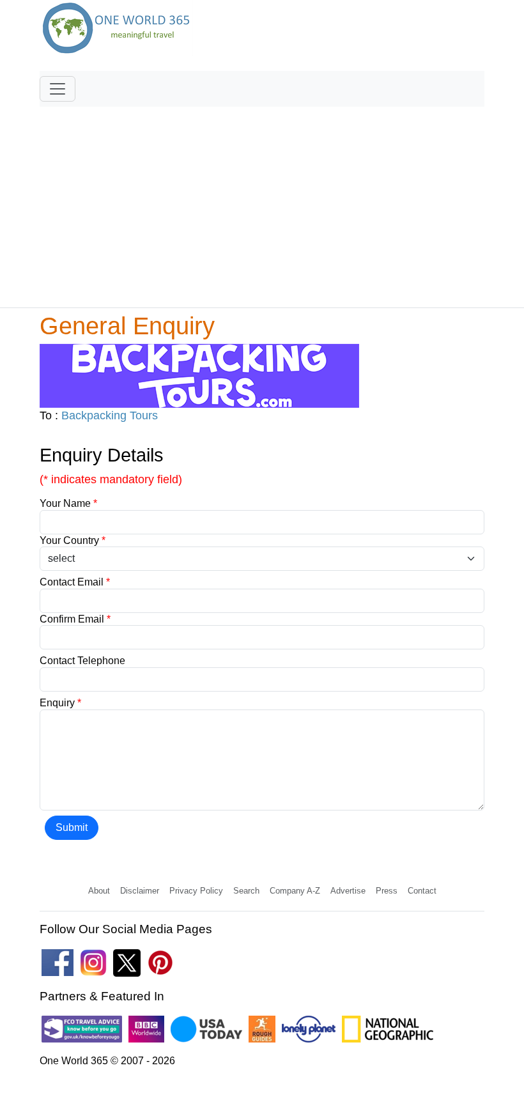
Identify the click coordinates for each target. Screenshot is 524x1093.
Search (246, 890)
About (99, 890)
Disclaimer (139, 890)
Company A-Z (295, 890)
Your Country (72, 540)
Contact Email (75, 582)
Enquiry (60, 702)
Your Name (68, 503)
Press (386, 890)
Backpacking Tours (109, 415)
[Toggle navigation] (57, 89)
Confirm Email (75, 619)
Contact (422, 890)
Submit (72, 827)
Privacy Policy (196, 890)
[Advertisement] (262, 201)
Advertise (348, 890)
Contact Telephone (82, 660)
